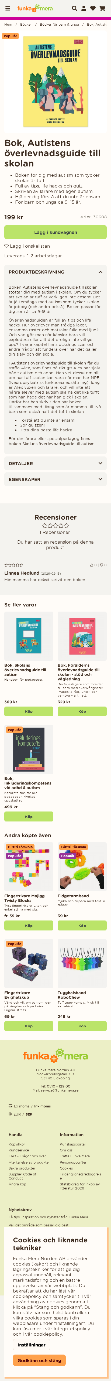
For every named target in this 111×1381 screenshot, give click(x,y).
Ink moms (42, 1106)
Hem (8, 24)
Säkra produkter (22, 1168)
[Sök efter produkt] (74, 8)
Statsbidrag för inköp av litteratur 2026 (80, 1186)
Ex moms (21, 1106)
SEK (29, 1114)
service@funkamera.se (59, 1090)
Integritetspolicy (72, 1328)
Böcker (26, 24)
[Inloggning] (83, 8)
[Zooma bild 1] (55, 81)
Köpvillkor (17, 1144)
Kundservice (19, 1150)
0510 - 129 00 (58, 1086)
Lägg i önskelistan (29, 246)
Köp (29, 925)
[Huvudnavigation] (9, 8)
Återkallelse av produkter (29, 1162)
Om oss (66, 1150)
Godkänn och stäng (39, 1360)
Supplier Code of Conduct (22, 1176)
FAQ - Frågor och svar (27, 1156)
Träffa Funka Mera (75, 1156)
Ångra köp (17, 1184)
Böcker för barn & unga (59, 24)
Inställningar (32, 1344)
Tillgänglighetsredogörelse (80, 1176)
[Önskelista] (93, 8)
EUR (17, 1114)
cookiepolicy (48, 1334)
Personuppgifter (73, 1162)
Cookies (66, 1168)
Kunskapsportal (72, 1144)
